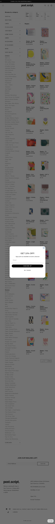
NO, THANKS (27, 270)
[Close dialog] (44, 248)
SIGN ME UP (27, 266)
